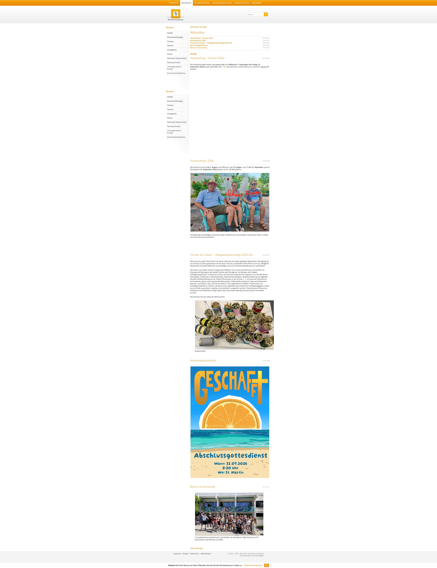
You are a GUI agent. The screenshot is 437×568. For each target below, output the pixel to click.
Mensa (169, 54)
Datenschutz (194, 554)
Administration (206, 554)
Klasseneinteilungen (175, 37)
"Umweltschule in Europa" (174, 68)
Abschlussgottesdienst (199, 45)
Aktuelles (170, 28)
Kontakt (185, 554)
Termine (170, 46)
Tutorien (170, 41)
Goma (261, 556)
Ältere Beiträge (196, 548)
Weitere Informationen (253, 565)
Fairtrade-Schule (173, 62)
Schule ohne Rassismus (176, 73)
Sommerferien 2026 (198, 40)
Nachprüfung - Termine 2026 (201, 38)
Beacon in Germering (198, 48)
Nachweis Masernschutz (177, 58)
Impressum (177, 554)
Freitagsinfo (172, 50)
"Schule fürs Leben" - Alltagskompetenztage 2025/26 (211, 43)
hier (225, 67)
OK (266, 565)
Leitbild (170, 33)
